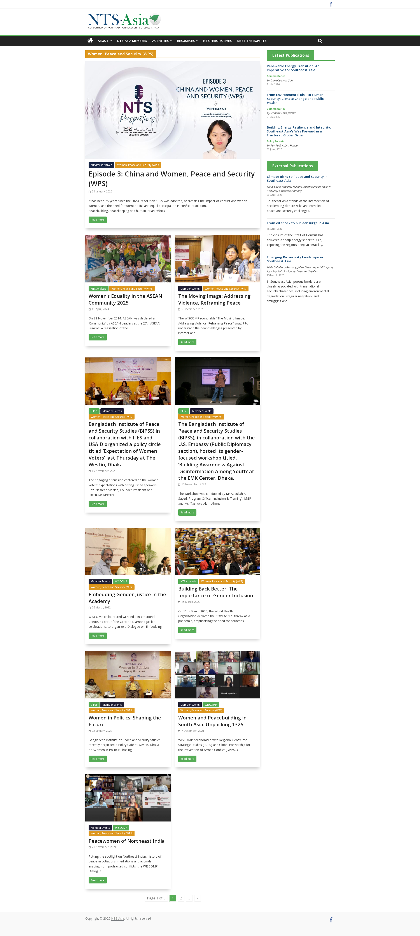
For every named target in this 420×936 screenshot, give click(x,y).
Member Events (190, 289)
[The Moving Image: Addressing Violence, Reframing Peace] (217, 237)
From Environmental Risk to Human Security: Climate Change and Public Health (295, 98)
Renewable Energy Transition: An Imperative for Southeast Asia (293, 68)
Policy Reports (276, 141)
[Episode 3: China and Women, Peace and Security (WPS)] (172, 64)
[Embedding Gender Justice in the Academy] (128, 530)
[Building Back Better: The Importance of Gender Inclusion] (217, 530)
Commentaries (276, 76)
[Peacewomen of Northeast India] (128, 776)
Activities (160, 41)
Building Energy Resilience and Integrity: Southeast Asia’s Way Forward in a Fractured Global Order (299, 131)
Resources (186, 41)
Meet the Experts (251, 41)
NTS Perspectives (217, 41)
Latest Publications (290, 55)
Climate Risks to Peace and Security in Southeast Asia (297, 178)
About (103, 41)
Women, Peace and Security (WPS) (138, 165)
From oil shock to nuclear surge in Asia (298, 223)
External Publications (292, 165)
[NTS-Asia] (123, 15)
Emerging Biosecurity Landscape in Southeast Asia (295, 259)
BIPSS (94, 411)
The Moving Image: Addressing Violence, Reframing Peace (214, 299)
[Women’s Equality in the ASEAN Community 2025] (128, 237)
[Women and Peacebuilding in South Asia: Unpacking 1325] (217, 653)
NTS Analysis (98, 289)
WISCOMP (121, 581)
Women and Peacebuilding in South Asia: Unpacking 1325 (212, 721)
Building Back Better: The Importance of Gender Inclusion (215, 592)
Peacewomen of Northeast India (127, 840)
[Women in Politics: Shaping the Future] (128, 653)
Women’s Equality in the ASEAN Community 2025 (125, 299)
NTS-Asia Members (132, 41)
